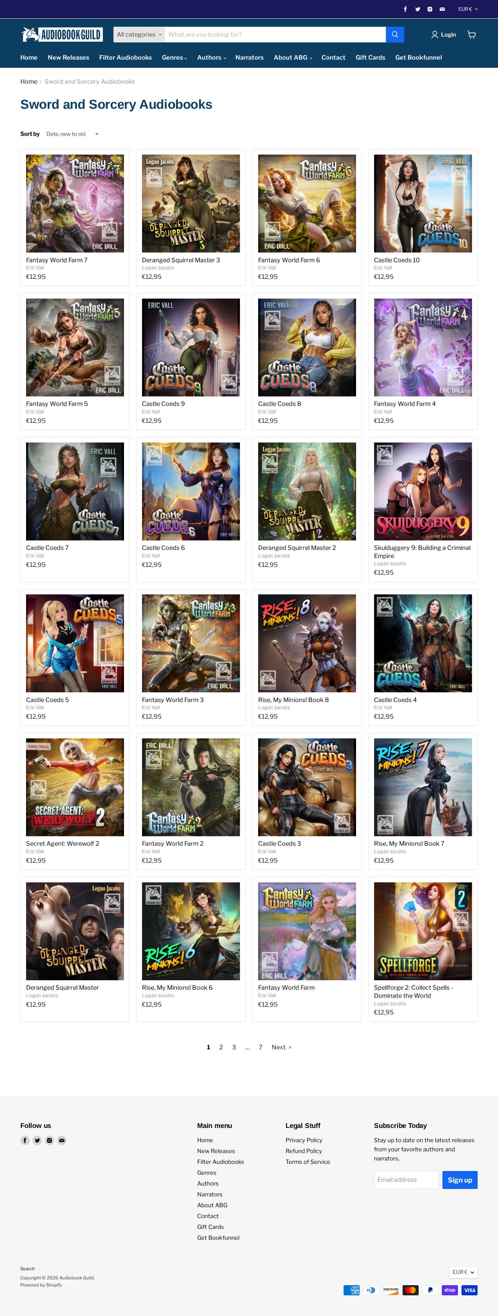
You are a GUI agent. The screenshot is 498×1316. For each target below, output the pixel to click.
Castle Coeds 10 (397, 260)
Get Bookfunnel (418, 57)
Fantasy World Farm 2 (173, 843)
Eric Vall (35, 268)
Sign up (460, 1180)
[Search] (395, 34)
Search (27, 1268)
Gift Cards (370, 57)
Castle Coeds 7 (47, 547)
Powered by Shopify (41, 1285)
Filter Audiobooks (125, 57)
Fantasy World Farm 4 (405, 403)
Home (29, 57)
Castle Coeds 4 (395, 699)
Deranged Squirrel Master (62, 987)
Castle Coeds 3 (279, 843)
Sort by (30, 134)
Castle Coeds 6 (163, 547)
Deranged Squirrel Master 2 (297, 547)
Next (279, 1047)
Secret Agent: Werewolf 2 (62, 843)
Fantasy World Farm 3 (173, 699)
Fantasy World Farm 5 (57, 403)
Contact (333, 57)
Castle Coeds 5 (47, 699)
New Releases (68, 57)
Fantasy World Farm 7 (57, 260)
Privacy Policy (304, 1140)
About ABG (291, 57)
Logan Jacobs (158, 268)
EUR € (465, 9)
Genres (173, 57)
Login (448, 34)
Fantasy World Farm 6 (289, 260)
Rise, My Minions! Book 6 (177, 987)
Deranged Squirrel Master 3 (181, 260)
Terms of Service (308, 1161)
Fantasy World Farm (286, 987)
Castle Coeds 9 (163, 403)
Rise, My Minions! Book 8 (293, 699)
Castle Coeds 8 (279, 403)
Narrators (249, 57)
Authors (210, 57)
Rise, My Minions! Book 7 (409, 843)
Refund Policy (304, 1151)
